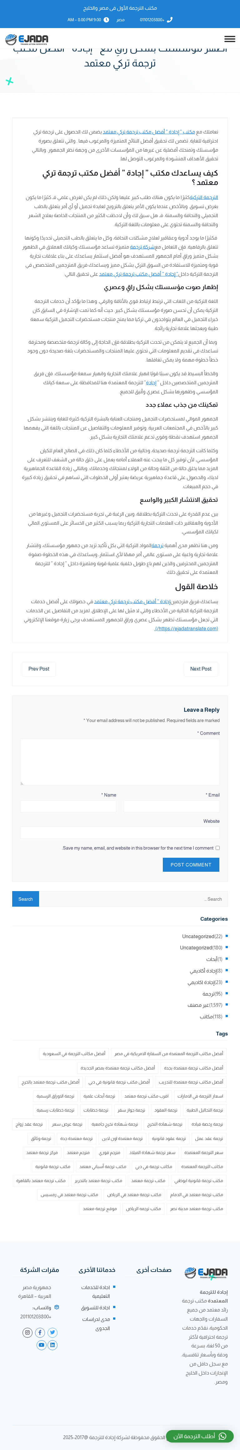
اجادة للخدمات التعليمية (95, 1292)
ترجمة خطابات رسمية (55, 1110)
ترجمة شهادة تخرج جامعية (115, 1124)
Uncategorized (198, 936)
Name (108, 795)
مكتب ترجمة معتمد (148, 1180)
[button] (200, 1436)
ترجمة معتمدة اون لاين (122, 1138)
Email (213, 795)
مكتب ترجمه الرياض (143, 1208)
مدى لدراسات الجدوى (96, 1324)
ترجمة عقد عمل (209, 1138)
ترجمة (157, 545)
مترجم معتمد (78, 1152)
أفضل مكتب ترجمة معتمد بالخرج (50, 1081)
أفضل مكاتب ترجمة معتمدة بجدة (193, 1067)
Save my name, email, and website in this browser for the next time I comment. (137, 848)
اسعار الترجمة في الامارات (200, 1096)
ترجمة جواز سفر (131, 1110)
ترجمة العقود (166, 1110)
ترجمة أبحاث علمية (99, 1096)
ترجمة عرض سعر (67, 1124)
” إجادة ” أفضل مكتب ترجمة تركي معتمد (138, 274)
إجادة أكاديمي (203, 970)
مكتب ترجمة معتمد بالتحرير (98, 1180)
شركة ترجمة (142, 247)
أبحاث (212, 959)
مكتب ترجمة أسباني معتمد (102, 1166)
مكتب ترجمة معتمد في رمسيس (69, 1194)
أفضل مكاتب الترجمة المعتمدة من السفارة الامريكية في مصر (168, 1053)
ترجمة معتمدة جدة (76, 1138)
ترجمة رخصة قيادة (207, 1124)
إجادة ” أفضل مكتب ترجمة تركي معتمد (132, 601)
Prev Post (38, 669)
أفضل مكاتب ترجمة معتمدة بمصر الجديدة (118, 1067)
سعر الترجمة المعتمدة (203, 1152)
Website (211, 821)
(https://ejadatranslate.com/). (186, 628)
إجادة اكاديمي (201, 982)
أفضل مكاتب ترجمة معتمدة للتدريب (191, 1081)
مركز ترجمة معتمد (42, 1152)
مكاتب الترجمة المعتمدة (202, 1166)
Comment (208, 733)
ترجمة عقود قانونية (169, 1138)
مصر (120, 19)
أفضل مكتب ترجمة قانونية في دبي (119, 1081)
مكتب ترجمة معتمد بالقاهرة (41, 1180)
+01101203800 (152, 19)
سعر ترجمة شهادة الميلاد (152, 1152)
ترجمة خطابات (95, 1110)
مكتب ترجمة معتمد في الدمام (196, 1194)
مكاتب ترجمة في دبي (153, 1166)
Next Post (201, 669)
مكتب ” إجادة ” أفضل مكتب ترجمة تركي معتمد (149, 131)
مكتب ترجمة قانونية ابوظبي (198, 1180)
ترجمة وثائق (41, 1138)
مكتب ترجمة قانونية (52, 1166)
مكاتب (206, 1016)
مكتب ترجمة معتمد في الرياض (134, 1194)
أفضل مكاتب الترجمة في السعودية (74, 1053)
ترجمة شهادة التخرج (164, 1124)
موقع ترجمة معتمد (100, 1208)
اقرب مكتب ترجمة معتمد (146, 1096)
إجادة (151, 382)
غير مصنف (198, 1005)
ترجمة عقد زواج (29, 1124)
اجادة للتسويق (95, 1307)
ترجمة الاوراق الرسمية (55, 1096)
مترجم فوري (109, 1152)
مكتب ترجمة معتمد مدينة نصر (196, 1208)
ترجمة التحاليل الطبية (205, 1110)
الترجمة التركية (204, 197)
